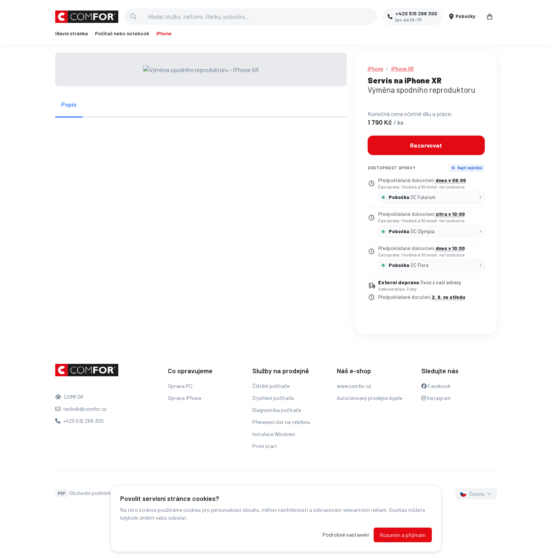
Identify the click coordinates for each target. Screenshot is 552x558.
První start (264, 446)
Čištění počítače (271, 386)
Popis (69, 104)
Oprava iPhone (184, 398)
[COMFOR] (86, 17)
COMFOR (73, 397)
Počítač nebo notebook (122, 33)
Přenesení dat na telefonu (281, 422)
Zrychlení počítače (273, 398)
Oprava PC (180, 386)
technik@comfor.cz (84, 409)
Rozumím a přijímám (402, 535)
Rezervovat (426, 145)
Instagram (438, 398)
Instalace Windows (273, 434)
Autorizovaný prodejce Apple (369, 398)
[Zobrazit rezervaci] (490, 16)
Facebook (439, 386)
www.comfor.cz (354, 386)
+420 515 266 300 (83, 421)
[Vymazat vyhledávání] (371, 16)
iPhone (164, 33)
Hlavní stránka (71, 33)
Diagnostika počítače (276, 410)
